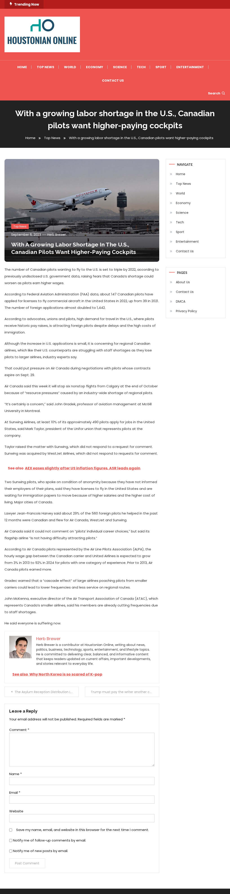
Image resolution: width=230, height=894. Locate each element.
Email (14, 792)
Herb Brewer (56, 234)
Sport (160, 67)
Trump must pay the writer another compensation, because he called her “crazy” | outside (125, 692)
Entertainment (190, 67)
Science (120, 67)
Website (16, 811)
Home (22, 67)
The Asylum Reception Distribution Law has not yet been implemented (47, 692)
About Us (183, 282)
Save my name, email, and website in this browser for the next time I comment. (82, 829)
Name (15, 774)
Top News (45, 67)
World (70, 67)
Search (214, 93)
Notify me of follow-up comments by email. (49, 840)
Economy (94, 67)
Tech (141, 67)
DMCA (180, 301)
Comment (19, 729)
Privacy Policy (186, 311)
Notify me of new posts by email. (40, 850)
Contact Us (113, 80)
